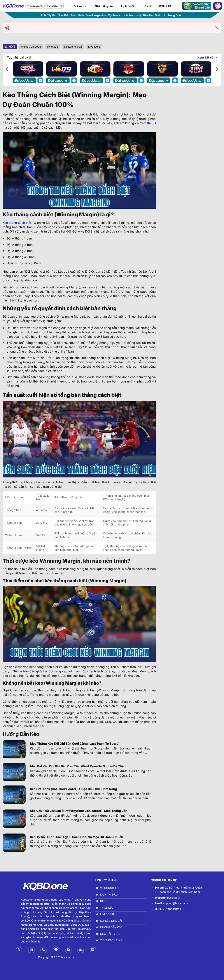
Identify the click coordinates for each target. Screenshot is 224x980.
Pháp (74, 15)
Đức (66, 15)
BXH (148, 6)
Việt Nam (129, 15)
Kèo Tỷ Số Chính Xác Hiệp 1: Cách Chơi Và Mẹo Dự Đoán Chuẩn (76, 837)
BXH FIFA (165, 6)
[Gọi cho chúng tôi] (43, 950)
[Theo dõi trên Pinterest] (56, 950)
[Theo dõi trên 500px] (80, 950)
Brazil (89, 15)
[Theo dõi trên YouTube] (68, 950)
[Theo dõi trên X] (19, 950)
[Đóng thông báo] (216, 27)
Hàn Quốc (155, 15)
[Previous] (7, 68)
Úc (164, 15)
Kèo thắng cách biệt (17, 222)
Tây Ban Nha (55, 15)
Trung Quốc (175, 15)
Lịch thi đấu (128, 6)
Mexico (117, 15)
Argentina (100, 15)
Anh (43, 15)
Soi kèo (79, 6)
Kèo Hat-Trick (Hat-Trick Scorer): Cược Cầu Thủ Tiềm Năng (73, 789)
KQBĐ (151, 123)
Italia (81, 15)
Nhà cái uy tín (103, 6)
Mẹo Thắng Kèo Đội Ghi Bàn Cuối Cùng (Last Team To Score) (75, 743)
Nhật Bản (142, 15)
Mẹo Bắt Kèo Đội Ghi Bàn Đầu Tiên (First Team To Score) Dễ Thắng (79, 766)
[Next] (217, 68)
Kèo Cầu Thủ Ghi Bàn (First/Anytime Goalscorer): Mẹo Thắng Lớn (78, 811)
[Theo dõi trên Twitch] (93, 950)
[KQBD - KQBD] (13, 5)
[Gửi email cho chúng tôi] (31, 950)
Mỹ (110, 15)
